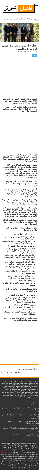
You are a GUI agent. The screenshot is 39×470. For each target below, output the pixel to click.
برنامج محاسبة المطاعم (18, 384)
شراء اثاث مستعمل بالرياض (25, 390)
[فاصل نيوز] (19, 7)
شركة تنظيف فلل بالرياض (31, 381)
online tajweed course (6, 456)
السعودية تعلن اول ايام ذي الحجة (26, 369)
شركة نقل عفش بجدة (15, 464)
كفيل (21, 397)
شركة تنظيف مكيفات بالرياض (16, 381)
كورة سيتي (27, 465)
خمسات (25, 397)
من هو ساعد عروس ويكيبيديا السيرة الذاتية (26, 434)
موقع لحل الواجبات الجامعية (10, 390)
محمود (34, 51)
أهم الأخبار (29, 19)
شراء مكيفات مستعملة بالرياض (17, 467)
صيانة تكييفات (12, 454)
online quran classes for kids (30, 460)
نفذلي (17, 397)
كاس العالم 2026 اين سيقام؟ (12, 371)
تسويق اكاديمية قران (20, 458)
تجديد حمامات (13, 395)
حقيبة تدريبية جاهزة (18, 465)
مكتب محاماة (8, 462)
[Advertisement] (19, 77)
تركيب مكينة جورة (33, 395)
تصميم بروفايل (4, 464)
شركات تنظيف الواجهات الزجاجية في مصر (13, 392)
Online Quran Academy (19, 456)
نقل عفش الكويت (33, 393)
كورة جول (33, 465)
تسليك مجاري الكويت (10, 393)
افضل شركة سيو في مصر (31, 392)
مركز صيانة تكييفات (21, 454)
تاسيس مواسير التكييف (27, 464)
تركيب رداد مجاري (23, 395)
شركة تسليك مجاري (22, 393)
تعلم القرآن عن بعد (13, 460)
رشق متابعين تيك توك (32, 454)
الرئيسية (35, 19)
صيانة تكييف (4, 454)
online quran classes (32, 456)
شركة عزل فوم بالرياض (27, 387)
